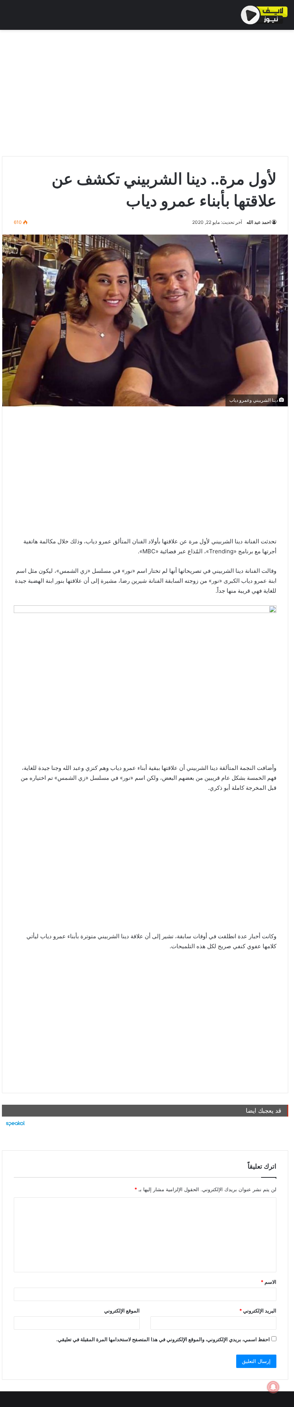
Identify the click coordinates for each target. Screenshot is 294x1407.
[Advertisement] (145, 91)
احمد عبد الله (259, 222)
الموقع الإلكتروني (122, 1311)
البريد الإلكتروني (257, 1311)
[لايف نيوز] (264, 14)
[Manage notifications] (273, 1387)
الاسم (268, 1282)
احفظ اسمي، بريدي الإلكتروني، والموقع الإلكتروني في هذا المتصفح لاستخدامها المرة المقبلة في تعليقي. (163, 1339)
